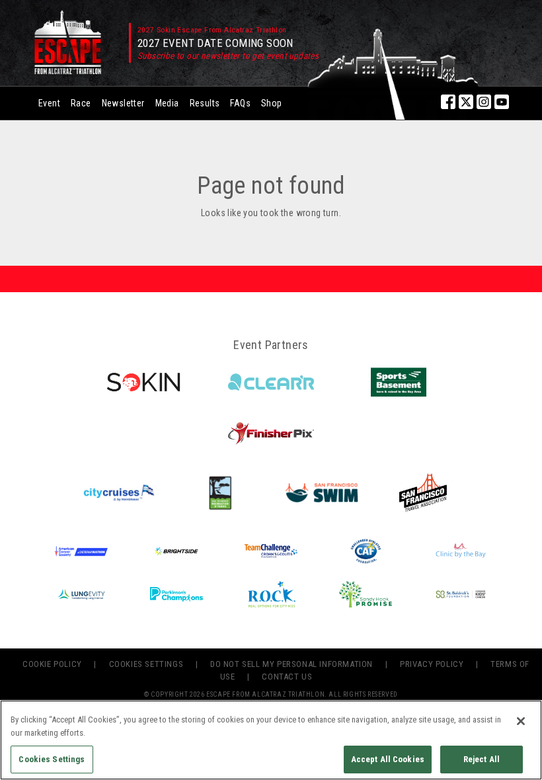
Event (49, 103)
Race (81, 103)
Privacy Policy (431, 664)
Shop (271, 103)
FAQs (240, 103)
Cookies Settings (146, 664)
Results (205, 103)
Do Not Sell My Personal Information (291, 664)
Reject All (481, 759)
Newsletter (123, 103)
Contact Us (287, 677)
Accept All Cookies (387, 759)
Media (167, 103)
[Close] (520, 721)
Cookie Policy (52, 664)
